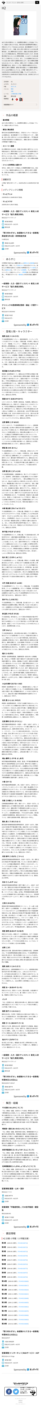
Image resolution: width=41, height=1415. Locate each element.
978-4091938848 (23, 1298)
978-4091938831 (23, 1294)
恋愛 (12, 91)
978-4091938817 (23, 1285)
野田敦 (24, 272)
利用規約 (20, 1402)
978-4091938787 (22, 1273)
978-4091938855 (23, 1302)
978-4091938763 (22, 1264)
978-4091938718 (22, 1243)
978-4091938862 (23, 1307)
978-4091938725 (22, 1247)
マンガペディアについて (20, 1398)
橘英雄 (32, 263)
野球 (12, 89)
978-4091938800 (23, 1281)
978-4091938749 (22, 1256)
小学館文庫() (16, 94)
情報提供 (20, 1400)
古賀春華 (23, 270)
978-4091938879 (23, 1311)
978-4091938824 (23, 1290)
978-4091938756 (22, 1260)
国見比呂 (26, 263)
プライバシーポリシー (20, 1404)
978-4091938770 (22, 1268)
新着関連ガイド (9, 105)
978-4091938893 (23, 1319)
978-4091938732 (22, 1251)
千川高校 (32, 268)
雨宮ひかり (20, 265)
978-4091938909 (23, 1324)
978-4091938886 (23, 1315)
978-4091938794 (22, 1277)
